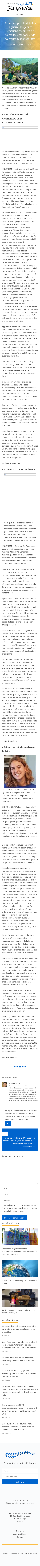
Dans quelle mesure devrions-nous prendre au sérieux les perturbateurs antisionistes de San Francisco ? (18, 1427)
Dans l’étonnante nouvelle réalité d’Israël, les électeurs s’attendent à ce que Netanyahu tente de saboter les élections (19, 1345)
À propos (20, 1531)
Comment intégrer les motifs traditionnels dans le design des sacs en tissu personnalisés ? (19, 1251)
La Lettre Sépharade (15, 1554)
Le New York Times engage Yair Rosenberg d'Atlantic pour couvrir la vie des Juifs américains (19, 1373)
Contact (20, 1537)
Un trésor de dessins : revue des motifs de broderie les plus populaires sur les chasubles (19, 1329)
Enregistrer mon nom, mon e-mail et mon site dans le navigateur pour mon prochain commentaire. (20, 1208)
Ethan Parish (26, 44)
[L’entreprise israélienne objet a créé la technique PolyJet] (20, 1305)
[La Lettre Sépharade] (20, 6)
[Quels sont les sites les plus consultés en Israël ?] (20, 1276)
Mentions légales (20, 1534)
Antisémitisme (11, 1077)
